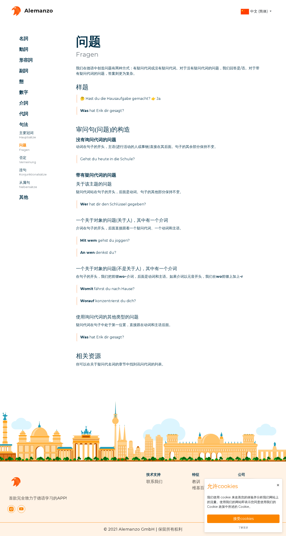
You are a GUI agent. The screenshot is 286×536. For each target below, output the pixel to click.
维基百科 (200, 487)
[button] (256, 11)
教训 (196, 481)
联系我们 (154, 481)
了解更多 (243, 527)
